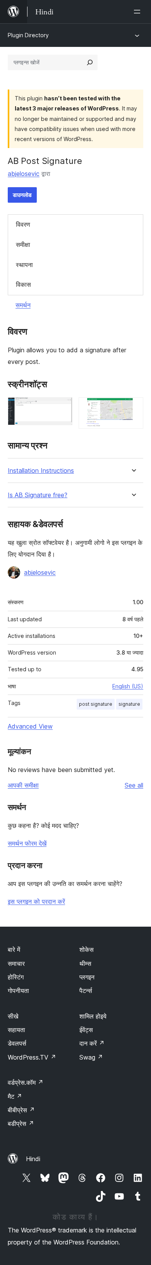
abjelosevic (23, 174)
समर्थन (23, 305)
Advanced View (30, 726)
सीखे (13, 1016)
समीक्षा (23, 244)
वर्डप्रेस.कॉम (25, 1082)
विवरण (23, 224)
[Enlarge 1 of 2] (62, 408)
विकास (23, 284)
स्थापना (24, 265)
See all (134, 785)
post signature (95, 704)
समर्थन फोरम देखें (27, 843)
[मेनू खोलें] (138, 11)
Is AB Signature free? (37, 495)
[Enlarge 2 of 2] (133, 408)
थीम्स (85, 963)
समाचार (16, 963)
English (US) (127, 686)
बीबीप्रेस (21, 1110)
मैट (15, 1096)
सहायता (16, 1030)
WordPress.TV (32, 1057)
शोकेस (86, 949)
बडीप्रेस (21, 1123)
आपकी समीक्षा (23, 785)
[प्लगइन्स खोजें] (90, 62)
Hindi (33, 1159)
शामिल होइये (92, 1016)
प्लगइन (86, 977)
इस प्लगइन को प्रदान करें (36, 901)
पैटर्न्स (85, 990)
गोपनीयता (18, 990)
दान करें (92, 1043)
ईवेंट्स (86, 1030)
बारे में (14, 949)
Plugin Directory (28, 35)
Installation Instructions (41, 470)
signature (129, 704)
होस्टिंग (16, 977)
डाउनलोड (22, 194)
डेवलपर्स (17, 1043)
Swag (91, 1057)
